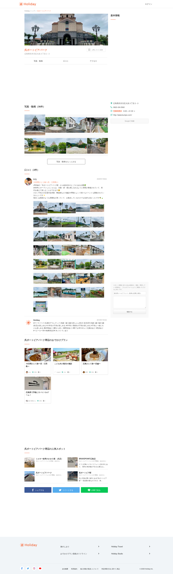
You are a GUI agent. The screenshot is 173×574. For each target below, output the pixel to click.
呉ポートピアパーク (35, 50)
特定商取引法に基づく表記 (111, 569)
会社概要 (65, 569)
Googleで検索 (129, 121)
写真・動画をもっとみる (66, 161)
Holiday (27, 4)
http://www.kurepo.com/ (122, 115)
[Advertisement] (66, 84)
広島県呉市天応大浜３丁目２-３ (126, 103)
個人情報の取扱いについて (89, 569)
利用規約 (74, 569)
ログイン (148, 4)
